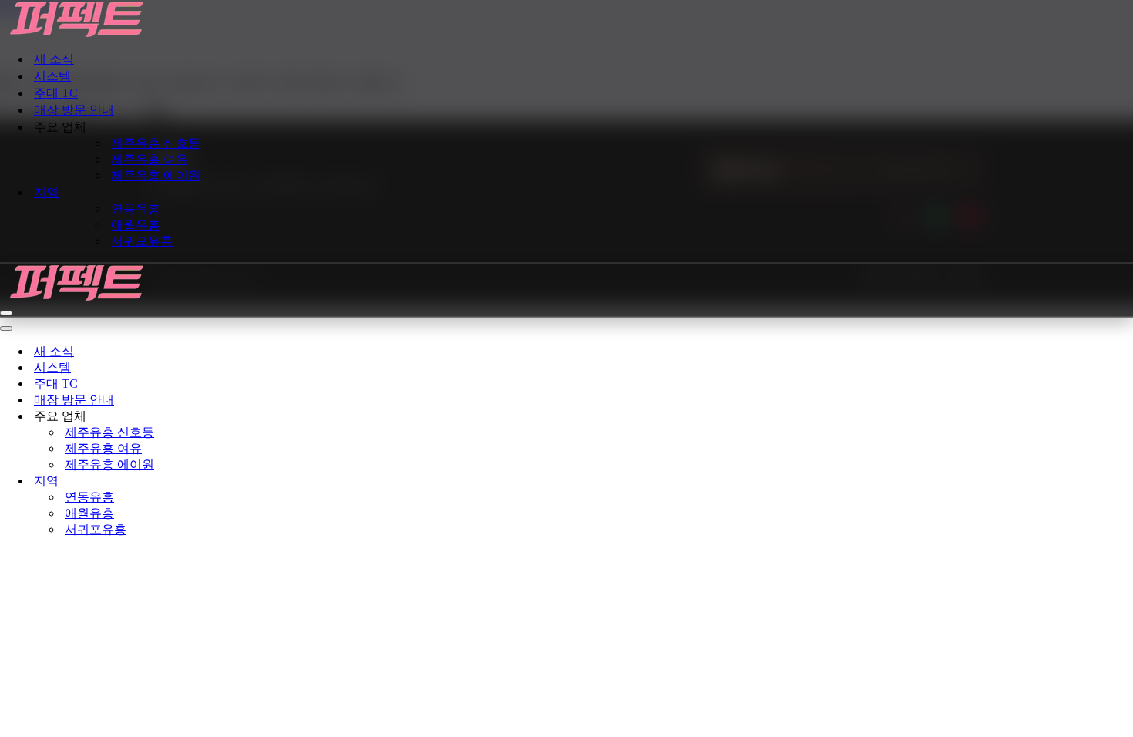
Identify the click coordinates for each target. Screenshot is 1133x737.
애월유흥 (135, 224)
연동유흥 (135, 208)
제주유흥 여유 (149, 159)
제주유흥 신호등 (155, 143)
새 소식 (54, 59)
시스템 (52, 75)
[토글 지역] (269, 481)
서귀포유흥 (142, 240)
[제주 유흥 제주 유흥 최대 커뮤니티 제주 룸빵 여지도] (566, 19)
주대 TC (56, 92)
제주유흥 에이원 (155, 175)
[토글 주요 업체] (269, 416)
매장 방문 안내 (74, 109)
